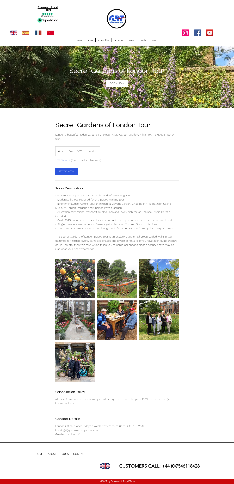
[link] (117, 83)
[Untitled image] (75, 278)
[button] (90, 40)
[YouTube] (209, 32)
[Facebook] (197, 32)
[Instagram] (185, 32)
